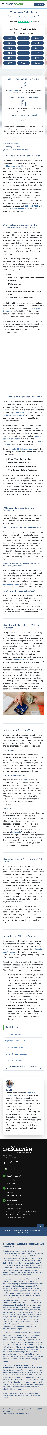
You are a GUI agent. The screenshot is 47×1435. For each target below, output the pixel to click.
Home (20, 17)
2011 (37, 53)
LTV (26, 780)
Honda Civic (20, 659)
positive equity (18, 412)
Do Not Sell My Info (9, 1413)
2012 (23, 53)
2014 (37, 48)
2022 (10, 38)
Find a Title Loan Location (16, 1054)
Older (23, 63)
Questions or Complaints (14, 1204)
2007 (10, 63)
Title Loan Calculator (14, 1034)
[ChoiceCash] (17, 1149)
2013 (10, 53)
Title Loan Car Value (13, 1060)
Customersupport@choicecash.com (22, 1409)
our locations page (11, 584)
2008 (37, 58)
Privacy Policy (11, 1180)
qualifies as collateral (12, 166)
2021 (23, 38)
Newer (37, 63)
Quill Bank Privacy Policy (15, 1195)
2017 (37, 43)
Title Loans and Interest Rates (15, 1217)
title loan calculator (18, 208)
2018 (23, 43)
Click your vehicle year (23, 33)
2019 (10, 43)
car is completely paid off (14, 415)
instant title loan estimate (23, 449)
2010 (10, 58)
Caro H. (9, 1090)
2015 (23, 48)
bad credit (15, 832)
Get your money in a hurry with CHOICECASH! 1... (22, 1212)
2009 (23, 58)
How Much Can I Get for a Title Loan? (18, 1215)
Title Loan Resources (14, 1047)
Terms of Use (11, 1183)
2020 (37, 38)
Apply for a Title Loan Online (17, 1041)
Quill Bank (10, 1192)
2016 (10, 48)
